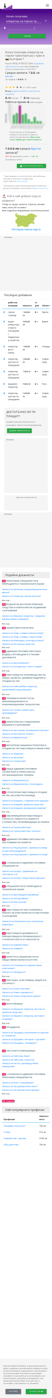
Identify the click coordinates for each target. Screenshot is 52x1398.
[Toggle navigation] (47, 5)
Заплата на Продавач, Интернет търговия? (23, 1039)
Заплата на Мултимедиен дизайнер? (20, 894)
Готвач (7, 1132)
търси (27, 36)
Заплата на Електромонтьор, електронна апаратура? (22, 923)
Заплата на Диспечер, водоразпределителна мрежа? (24, 591)
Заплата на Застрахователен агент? (20, 1086)
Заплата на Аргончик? (13, 757)
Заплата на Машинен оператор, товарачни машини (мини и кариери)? (23, 617)
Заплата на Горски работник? (16, 827)
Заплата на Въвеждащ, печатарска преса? (23, 640)
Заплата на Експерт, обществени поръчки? (23, 877)
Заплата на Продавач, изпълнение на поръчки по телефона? (25, 1034)
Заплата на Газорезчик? (14, 761)
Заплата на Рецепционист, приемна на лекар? (25, 854)
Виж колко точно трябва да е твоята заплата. (25, 138)
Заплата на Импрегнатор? (15, 737)
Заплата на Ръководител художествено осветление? (22, 967)
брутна (36, 148)
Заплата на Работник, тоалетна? (18, 1059)
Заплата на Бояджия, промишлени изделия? (24, 808)
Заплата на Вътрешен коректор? (18, 644)
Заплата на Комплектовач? (15, 944)
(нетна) (9, 76)
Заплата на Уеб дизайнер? (15, 898)
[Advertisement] (26, 265)
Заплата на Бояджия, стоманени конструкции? (25, 800)
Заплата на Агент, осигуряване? (18, 1082)
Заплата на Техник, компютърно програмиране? (18, 711)
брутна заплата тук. (41, 188)
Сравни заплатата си (19, 430)
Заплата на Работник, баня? (16, 1056)
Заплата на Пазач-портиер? (16, 988)
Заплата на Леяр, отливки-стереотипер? (22, 636)
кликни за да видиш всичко (32, 166)
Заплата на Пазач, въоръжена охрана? (21, 996)
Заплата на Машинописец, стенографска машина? (22, 785)
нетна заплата (22, 181)
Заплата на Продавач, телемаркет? (19, 1043)
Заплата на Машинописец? (15, 780)
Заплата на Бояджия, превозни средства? (23, 804)
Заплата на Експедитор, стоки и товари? (22, 666)
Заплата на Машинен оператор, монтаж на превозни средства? (23, 1011)
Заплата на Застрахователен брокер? (21, 1089)
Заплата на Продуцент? (14, 971)
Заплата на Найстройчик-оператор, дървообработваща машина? (20, 688)
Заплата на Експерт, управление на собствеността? (19, 873)
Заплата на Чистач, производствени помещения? (20, 1065)
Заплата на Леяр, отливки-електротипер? (23, 633)
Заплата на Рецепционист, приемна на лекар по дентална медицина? (24, 849)
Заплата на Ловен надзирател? (17, 992)
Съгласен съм (35, 1391)
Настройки (13, 1391)
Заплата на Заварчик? (13, 753)
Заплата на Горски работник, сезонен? (21, 830)
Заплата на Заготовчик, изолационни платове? (25, 730)
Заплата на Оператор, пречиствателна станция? (21, 597)
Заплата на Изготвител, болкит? (18, 733)
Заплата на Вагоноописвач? (15, 662)
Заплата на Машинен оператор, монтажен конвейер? (23, 1017)
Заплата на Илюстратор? (14, 902)
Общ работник (11, 1144)
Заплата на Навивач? (12, 948)
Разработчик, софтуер (15, 1138)
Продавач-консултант (15, 1125)
